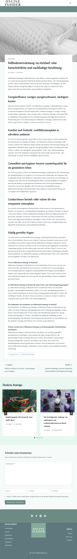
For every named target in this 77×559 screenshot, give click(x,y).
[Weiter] (71, 412)
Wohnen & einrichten (8, 543)
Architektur (9, 528)
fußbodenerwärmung (27, 354)
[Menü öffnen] (70, 3)
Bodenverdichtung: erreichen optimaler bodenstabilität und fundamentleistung (58, 368)
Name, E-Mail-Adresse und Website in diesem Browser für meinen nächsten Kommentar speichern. (38, 496)
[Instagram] (40, 516)
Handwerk (11, 59)
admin (12, 72)
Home (70, 533)
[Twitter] (36, 516)
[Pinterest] (45, 516)
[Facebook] (32, 516)
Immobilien (9, 539)
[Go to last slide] (5, 412)
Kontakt (69, 540)
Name (8, 491)
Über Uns (69, 537)
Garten (7, 532)
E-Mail (32, 491)
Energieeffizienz (14, 354)
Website (55, 491)
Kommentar (10, 464)
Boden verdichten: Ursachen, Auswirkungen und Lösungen (20, 368)
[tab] (34, 437)
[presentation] (19, 400)
